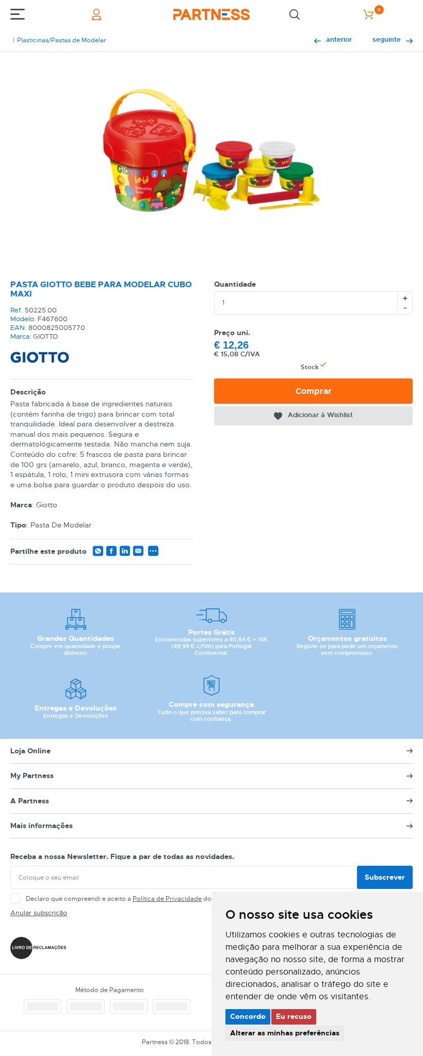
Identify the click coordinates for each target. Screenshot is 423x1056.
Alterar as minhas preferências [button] (284, 1032)
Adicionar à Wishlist (320, 414)
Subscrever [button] (385, 877)
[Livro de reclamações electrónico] (38, 948)
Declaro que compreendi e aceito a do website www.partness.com (160, 899)
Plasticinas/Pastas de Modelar (61, 40)
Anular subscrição (38, 913)
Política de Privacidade (167, 899)
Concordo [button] (248, 1016)
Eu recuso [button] (294, 1016)
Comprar (314, 391)
